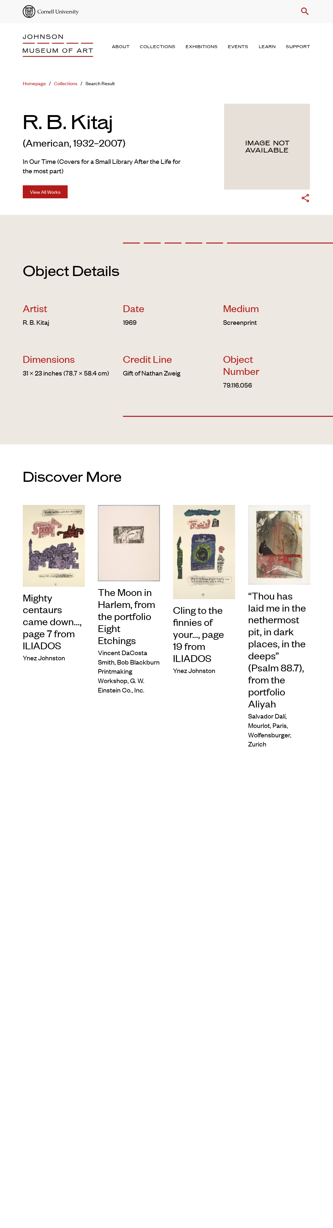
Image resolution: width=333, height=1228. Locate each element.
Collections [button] (158, 47)
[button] (303, 11)
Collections (65, 83)
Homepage (34, 83)
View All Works (45, 191)
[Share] (305, 199)
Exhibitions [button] (202, 47)
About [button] (121, 47)
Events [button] (238, 47)
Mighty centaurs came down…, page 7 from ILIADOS (52, 621)
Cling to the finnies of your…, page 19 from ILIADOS (198, 634)
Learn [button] (267, 47)
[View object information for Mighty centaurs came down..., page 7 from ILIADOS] (54, 544)
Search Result (100, 83)
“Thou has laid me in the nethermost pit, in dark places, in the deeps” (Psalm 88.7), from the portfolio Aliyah (277, 649)
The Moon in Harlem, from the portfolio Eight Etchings (126, 616)
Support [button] (298, 47)
